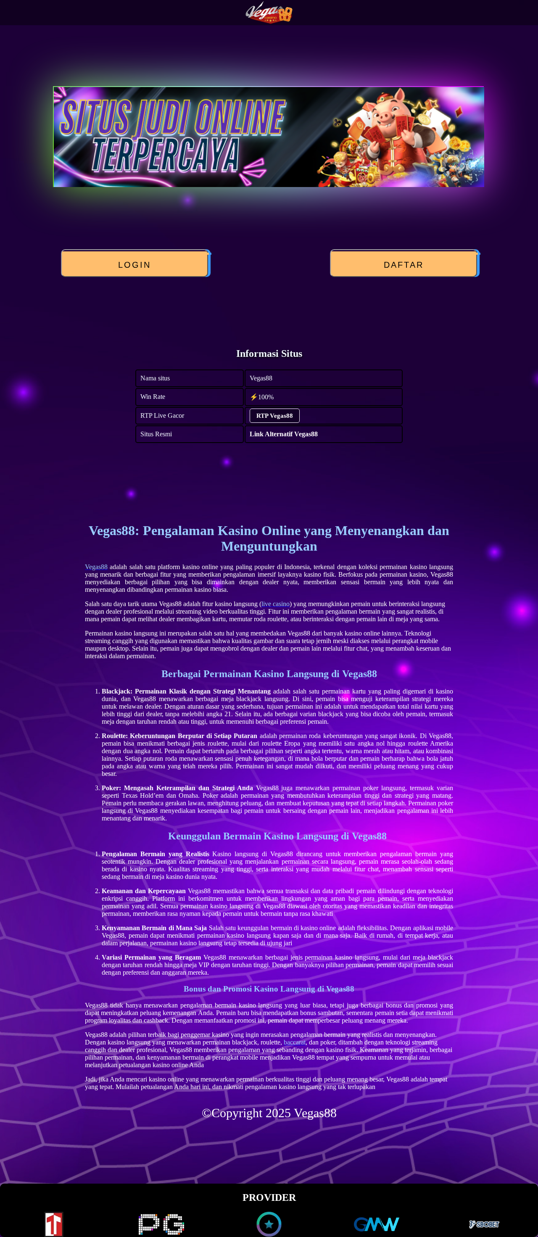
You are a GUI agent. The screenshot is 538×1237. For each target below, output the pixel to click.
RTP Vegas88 (274, 415)
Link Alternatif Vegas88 (284, 434)
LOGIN (134, 264)
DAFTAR (404, 264)
